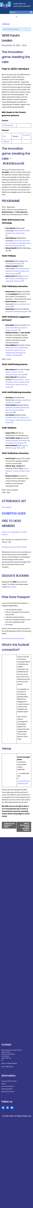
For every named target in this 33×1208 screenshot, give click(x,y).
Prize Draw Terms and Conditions (13, 638)
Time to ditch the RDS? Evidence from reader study (18, 232)
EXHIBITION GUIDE (14, 513)
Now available (6, 507)
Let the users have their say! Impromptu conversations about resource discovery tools (18, 243)
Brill (4, 136)
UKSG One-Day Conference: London (9, 825)
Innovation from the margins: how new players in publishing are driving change (18, 420)
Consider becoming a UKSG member (14, 547)
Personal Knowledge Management (17, 311)
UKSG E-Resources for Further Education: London (24, 827)
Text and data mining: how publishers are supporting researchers (17, 278)
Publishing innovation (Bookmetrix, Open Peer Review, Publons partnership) (18, 410)
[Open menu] (16, 16)
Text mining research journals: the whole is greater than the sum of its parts (18, 271)
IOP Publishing (8, 125)
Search (31, 12)
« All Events (5, 24)
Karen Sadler (12, 587)
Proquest (6, 141)
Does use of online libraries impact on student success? (18, 327)
